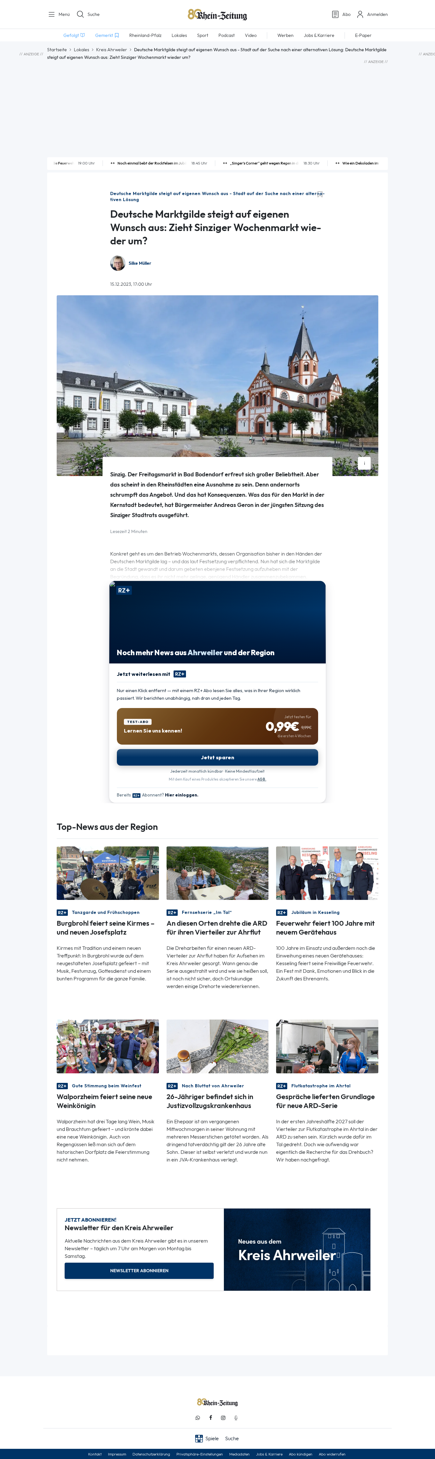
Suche (94, 14)
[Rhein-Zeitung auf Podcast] (236, 1417)
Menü (63, 14)
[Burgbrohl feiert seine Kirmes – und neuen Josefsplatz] (108, 872)
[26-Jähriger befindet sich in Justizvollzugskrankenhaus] (218, 1045)
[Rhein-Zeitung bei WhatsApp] (198, 1417)
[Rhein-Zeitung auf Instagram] (223, 1417)
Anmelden (377, 14)
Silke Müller (140, 263)
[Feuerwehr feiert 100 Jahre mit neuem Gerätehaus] (327, 872)
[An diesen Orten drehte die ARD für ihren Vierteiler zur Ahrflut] (218, 872)
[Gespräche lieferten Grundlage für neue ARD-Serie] (327, 1045)
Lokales (81, 50)
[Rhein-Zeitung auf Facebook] (210, 1417)
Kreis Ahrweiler (111, 50)
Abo (346, 14)
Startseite (57, 50)
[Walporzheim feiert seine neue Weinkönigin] (108, 1045)
